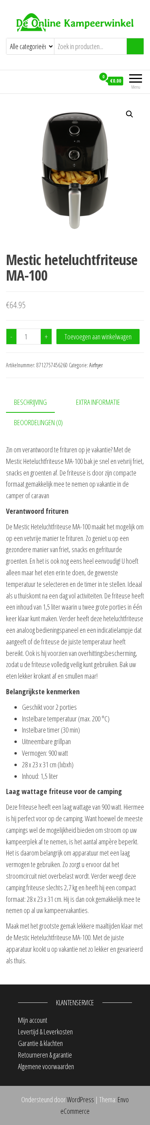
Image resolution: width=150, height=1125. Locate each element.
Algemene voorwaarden (46, 1066)
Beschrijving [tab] (30, 402)
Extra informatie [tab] (98, 402)
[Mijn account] (88, 81)
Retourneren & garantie (45, 1055)
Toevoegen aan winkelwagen (98, 336)
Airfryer (96, 365)
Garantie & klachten (40, 1043)
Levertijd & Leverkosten (45, 1031)
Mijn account (32, 1020)
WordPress (80, 1099)
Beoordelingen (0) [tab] (38, 422)
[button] (129, 114)
